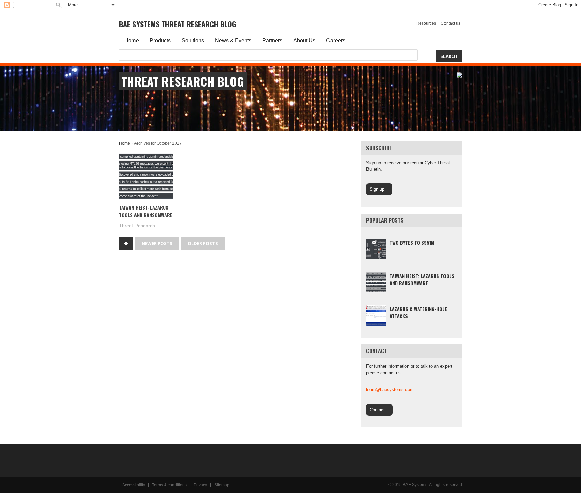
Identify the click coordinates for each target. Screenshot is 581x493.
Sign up (377, 189)
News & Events (233, 40)
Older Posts (203, 243)
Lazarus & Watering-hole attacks (418, 312)
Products (160, 40)
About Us (304, 40)
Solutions (193, 40)
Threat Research (137, 225)
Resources (426, 23)
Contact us (450, 23)
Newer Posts (157, 243)
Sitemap (221, 485)
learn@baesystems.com (390, 389)
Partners (272, 40)
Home (131, 40)
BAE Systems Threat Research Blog (177, 23)
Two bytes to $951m (412, 242)
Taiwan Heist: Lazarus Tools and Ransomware (145, 211)
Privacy (200, 485)
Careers (335, 40)
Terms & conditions (169, 485)
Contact (377, 409)
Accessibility (133, 485)
